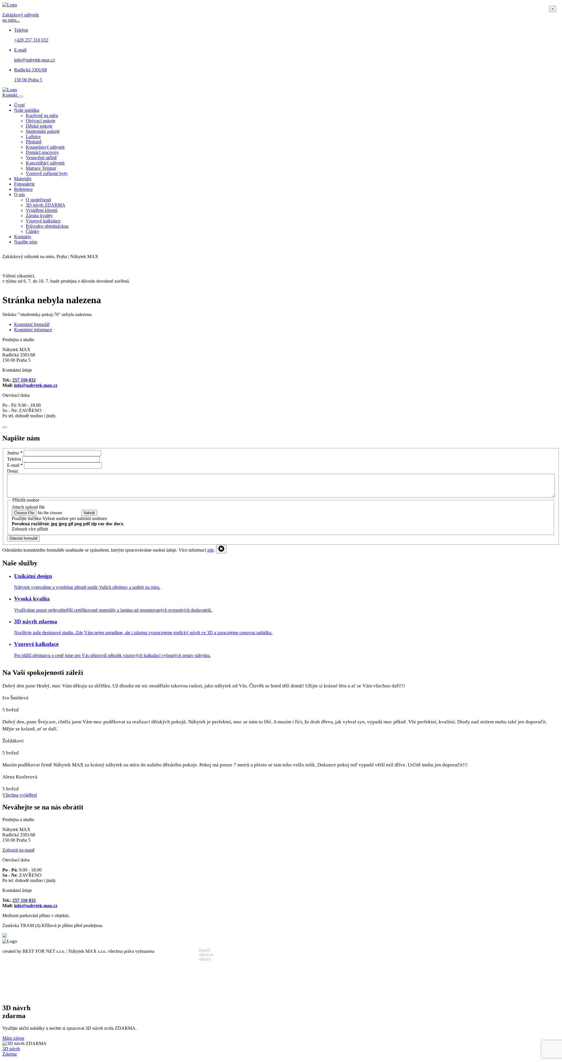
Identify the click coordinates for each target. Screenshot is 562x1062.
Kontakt (10, 94)
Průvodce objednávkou (47, 226)
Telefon (14, 459)
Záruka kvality (39, 215)
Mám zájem (13, 1038)
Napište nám (25, 241)
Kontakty (22, 236)
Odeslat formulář (23, 538)
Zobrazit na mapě (18, 849)
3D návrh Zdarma (11, 1051)
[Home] (9, 89)
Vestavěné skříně (41, 157)
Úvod (19, 104)
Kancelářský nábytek (45, 162)
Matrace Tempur (41, 168)
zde (210, 550)
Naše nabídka (26, 110)
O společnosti (38, 199)
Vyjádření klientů (41, 210)
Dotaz (12, 471)
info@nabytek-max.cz (35, 385)
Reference (23, 189)
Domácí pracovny (42, 152)
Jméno (15, 452)
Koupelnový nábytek (45, 147)
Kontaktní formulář (31, 324)
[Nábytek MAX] (4, 936)
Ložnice (33, 136)
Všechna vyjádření (19, 794)
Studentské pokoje (43, 131)
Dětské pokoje (39, 125)
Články (32, 231)
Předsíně (34, 141)
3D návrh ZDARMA (45, 205)
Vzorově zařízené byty (47, 173)
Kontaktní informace (33, 329)
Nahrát (89, 513)
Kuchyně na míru (42, 115)
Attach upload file (28, 507)
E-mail (15, 465)
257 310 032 (24, 380)
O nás (19, 194)
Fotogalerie (24, 183)
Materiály (23, 178)
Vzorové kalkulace (43, 220)
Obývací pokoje (40, 120)
